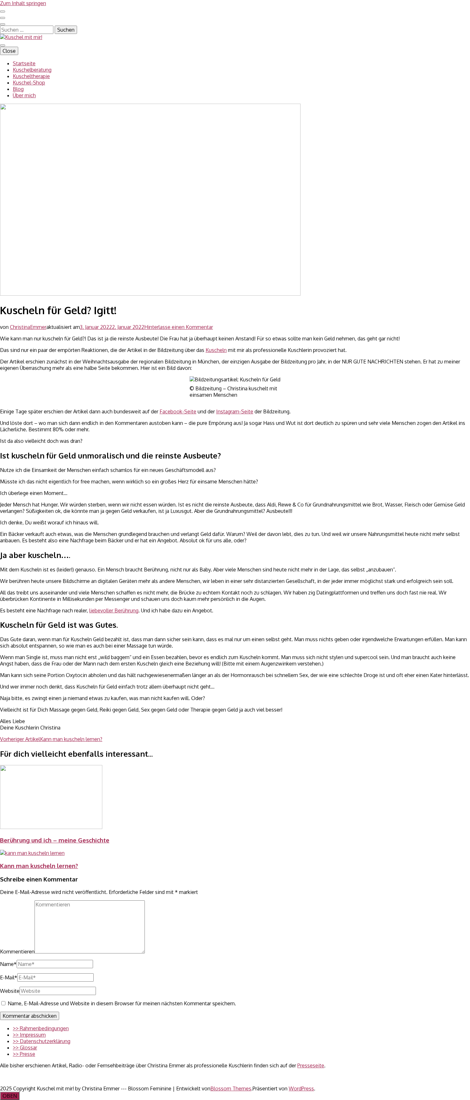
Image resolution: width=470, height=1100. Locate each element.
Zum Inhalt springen (23, 3)
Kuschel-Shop (29, 82)
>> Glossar (25, 1047)
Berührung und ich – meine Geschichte (54, 840)
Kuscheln (216, 350)
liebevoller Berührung (113, 610)
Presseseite (310, 1065)
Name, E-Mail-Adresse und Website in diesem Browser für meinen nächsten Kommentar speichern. (122, 1003)
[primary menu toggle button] (2, 45)
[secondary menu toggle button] (2, 11)
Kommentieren (17, 951)
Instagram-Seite (234, 411)
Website (10, 991)
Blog (18, 89)
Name (8, 964)
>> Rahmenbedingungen (41, 1028)
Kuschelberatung (32, 70)
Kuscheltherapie (31, 76)
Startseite (24, 63)
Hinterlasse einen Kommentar (178, 327)
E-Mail (8, 977)
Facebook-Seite (178, 411)
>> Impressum (29, 1035)
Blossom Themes (230, 1088)
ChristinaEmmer (28, 327)
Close (9, 51)
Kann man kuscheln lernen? (39, 865)
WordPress (301, 1088)
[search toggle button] (2, 24)
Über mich (24, 95)
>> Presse (24, 1054)
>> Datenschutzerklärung (41, 1041)
